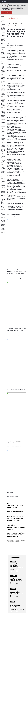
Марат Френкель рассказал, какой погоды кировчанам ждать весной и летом (15, 518)
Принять (6, 12)
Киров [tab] (3, 16)
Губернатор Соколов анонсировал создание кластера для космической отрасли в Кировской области (4, 225)
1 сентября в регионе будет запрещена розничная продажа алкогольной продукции (5, 39)
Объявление (4, 20)
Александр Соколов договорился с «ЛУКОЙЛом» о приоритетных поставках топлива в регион (17, 566)
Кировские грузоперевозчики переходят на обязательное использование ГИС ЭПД (17, 606)
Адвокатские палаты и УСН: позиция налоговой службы (4, 138)
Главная (9, 17)
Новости (14, 17)
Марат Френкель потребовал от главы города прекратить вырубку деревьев (16, 534)
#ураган (18, 441)
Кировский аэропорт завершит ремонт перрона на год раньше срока (16, 593)
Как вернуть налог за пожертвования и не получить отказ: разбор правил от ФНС (16, 580)
